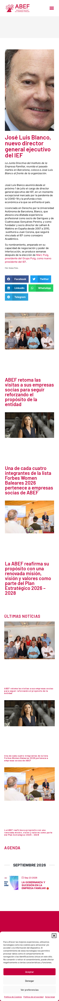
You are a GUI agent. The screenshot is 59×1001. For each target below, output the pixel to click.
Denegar (29, 980)
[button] (54, 935)
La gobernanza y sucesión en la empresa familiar (34, 885)
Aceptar (29, 971)
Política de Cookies (13, 997)
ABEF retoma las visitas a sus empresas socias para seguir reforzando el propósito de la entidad (29, 392)
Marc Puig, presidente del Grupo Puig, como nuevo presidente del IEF (28, 258)
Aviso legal (50, 997)
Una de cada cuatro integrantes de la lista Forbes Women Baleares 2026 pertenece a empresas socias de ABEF (29, 480)
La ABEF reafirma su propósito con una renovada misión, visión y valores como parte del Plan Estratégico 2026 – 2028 (28, 578)
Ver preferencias (30, 989)
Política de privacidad (33, 997)
